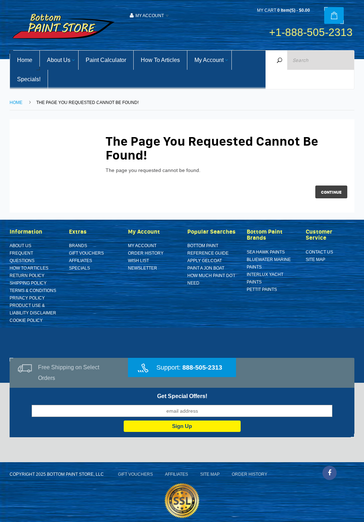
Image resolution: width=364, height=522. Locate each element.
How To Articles (29, 268)
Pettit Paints (262, 289)
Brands (78, 245)
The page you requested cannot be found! (87, 102)
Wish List (138, 260)
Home (16, 102)
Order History (146, 253)
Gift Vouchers (86, 253)
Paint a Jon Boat (205, 268)
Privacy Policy (27, 298)
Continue (331, 192)
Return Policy (27, 275)
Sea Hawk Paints (266, 252)
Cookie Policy (26, 320)
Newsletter (142, 268)
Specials (79, 268)
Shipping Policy (28, 283)
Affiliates (80, 260)
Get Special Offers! (182, 396)
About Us (20, 245)
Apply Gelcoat (204, 260)
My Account (142, 245)
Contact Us (319, 252)
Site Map (315, 259)
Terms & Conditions (33, 290)
